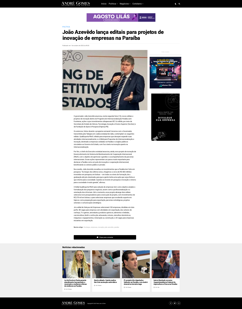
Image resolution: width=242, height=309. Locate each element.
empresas (94, 227)
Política (112, 4)
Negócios (124, 4)
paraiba (116, 227)
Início (103, 4)
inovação (101, 227)
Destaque (87, 227)
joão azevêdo (109, 227)
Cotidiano (137, 4)
